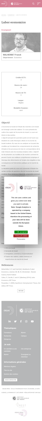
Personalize (21, 239)
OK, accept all (22, 232)
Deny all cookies (22, 236)
